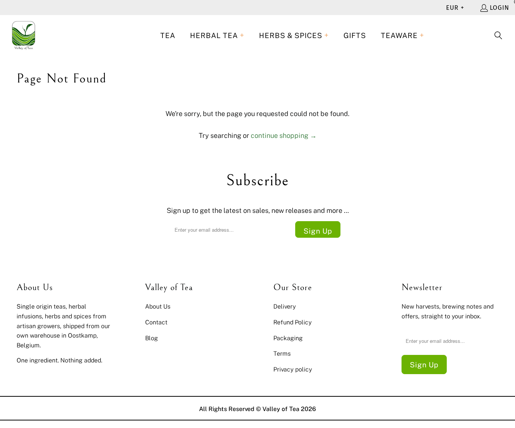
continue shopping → (284, 135)
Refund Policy (292, 322)
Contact (156, 322)
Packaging (288, 338)
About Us (157, 306)
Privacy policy (292, 369)
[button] (217, 35)
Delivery (284, 306)
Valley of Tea (280, 409)
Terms (282, 353)
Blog (151, 338)
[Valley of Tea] (24, 35)
